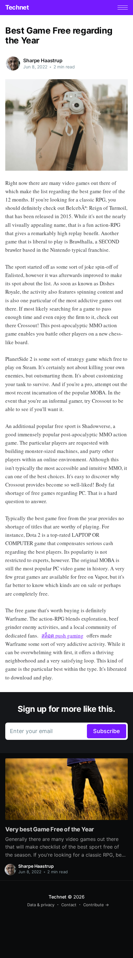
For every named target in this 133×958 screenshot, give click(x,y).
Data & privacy (40, 904)
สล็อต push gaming (62, 635)
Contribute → (96, 904)
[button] (123, 7)
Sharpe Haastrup (42, 60)
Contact (68, 904)
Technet (17, 7)
